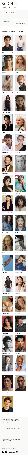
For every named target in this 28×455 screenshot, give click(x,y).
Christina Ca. (5, 313)
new (23, 20)
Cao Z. (16, 92)
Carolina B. (5, 173)
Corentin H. (5, 373)
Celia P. (4, 213)
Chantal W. (5, 233)
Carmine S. (5, 152)
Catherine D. (18, 193)
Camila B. (17, 53)
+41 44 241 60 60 (6, 441)
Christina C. (18, 293)
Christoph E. (18, 333)
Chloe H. (17, 252)
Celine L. (17, 213)
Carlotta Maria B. (7, 112)
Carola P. (17, 152)
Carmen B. (18, 112)
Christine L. (5, 333)
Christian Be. (18, 272)
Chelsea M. (5, 252)
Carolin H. (17, 173)
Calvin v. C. (5, 53)
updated (16, 20)
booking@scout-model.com (11, 439)
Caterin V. (4, 193)
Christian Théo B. (7, 293)
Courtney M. (18, 373)
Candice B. (18, 72)
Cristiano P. (5, 393)
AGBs (8, 446)
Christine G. (18, 313)
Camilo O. (4, 72)
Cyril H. (4, 414)
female (5, 12)
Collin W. (17, 353)
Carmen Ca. (5, 132)
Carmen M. (18, 132)
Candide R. (5, 92)
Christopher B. (6, 353)
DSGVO (13, 446)
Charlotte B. (18, 233)
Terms (4, 446)
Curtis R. (17, 393)
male (12, 12)
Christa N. (5, 272)
